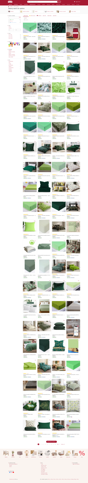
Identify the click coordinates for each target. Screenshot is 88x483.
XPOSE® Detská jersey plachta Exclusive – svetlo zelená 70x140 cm (63, 255)
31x (42, 35)
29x (57, 35)
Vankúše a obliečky (12, 51)
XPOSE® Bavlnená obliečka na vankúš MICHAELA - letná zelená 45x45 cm (35, 235)
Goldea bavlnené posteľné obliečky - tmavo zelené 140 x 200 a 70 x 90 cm (64, 334)
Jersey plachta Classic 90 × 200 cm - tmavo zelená (31, 76)
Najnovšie (44, 15)
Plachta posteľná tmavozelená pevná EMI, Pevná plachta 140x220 (48, 255)
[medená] (12, 46)
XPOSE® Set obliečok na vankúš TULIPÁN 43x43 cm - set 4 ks (62, 195)
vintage (10, 63)
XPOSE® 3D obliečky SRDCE (28, 414)
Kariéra (10, 466)
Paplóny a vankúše (12, 54)
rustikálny (10, 70)
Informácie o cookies (44, 474)
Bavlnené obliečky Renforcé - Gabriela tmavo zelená (61, 354)
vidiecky (10, 66)
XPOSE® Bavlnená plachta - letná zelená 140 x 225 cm (76, 374)
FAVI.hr (60, 479)
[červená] (12, 43)
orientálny (10, 71)
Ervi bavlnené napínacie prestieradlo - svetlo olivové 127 (76, 235)
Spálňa (11, 6)
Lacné (10, 26)
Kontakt (10, 465)
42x (42, 55)
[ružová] (16, 43)
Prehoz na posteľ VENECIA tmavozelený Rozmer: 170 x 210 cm (77, 215)
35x (71, 75)
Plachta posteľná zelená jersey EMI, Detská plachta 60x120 (61, 76)
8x (71, 194)
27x (71, 154)
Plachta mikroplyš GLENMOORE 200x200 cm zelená (31, 394)
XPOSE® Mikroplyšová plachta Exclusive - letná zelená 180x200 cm (63, 96)
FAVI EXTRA (43, 471)
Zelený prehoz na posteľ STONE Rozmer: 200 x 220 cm (32, 175)
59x (28, 35)
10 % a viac (10, 35)
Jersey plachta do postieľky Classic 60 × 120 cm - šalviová (47, 235)
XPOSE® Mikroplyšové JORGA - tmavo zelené (74, 155)
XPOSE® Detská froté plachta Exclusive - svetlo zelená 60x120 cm (49, 394)
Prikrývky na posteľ (12, 55)
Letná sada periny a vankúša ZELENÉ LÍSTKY (30, 354)
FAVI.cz (49, 479)
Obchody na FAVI (43, 465)
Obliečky (10, 50)
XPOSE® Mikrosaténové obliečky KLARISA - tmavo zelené (76, 76)
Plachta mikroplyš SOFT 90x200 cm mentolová (45, 36)
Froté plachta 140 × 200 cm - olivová (29, 275)
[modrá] (13, 43)
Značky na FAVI (43, 466)
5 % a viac (10, 34)
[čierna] (10, 43)
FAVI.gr (75, 479)
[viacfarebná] (17, 44)
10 (55, 444)
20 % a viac (10, 37)
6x (71, 174)
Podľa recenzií (33, 15)
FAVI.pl (52, 479)
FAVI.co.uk (69, 479)
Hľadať (59, 1)
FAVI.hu (57, 479)
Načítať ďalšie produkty (51, 441)
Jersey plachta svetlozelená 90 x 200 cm (30, 56)
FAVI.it (63, 479)
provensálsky (11, 65)
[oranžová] (10, 44)
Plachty (10, 53)
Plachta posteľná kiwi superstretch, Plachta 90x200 (75, 354)
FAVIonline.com (11, 479)
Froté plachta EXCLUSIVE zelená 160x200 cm (45, 175)
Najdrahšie (54, 15)
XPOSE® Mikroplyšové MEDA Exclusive (73, 394)
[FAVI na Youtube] (13, 472)
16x (71, 55)
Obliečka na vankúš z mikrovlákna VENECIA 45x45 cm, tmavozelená (49, 414)
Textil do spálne (16, 6)
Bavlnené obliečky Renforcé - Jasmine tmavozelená (46, 195)
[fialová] (17, 43)
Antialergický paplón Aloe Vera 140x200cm (30, 255)
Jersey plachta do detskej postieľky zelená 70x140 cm (32, 195)
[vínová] (14, 44)
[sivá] (19, 43)
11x (71, 393)
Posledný (62, 444)
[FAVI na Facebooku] (9, 472)
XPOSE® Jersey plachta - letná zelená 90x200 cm (31, 36)
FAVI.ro (54, 479)
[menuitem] (10, 4)
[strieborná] (10, 46)
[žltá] (14, 43)
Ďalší (57, 444)
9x (42, 174)
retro (9, 62)
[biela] (9, 43)
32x (57, 55)
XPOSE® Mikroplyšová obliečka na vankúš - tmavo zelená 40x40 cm (34, 155)
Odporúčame (26, 15)
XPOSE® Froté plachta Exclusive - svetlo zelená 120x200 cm (62, 175)
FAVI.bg (72, 479)
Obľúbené (39, 15)
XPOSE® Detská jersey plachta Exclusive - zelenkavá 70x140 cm (48, 76)
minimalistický (11, 67)
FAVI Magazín (43, 469)
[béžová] (13, 44)
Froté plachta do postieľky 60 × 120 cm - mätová (46, 275)
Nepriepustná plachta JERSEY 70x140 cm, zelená (75, 434)
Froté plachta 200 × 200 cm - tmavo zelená (45, 354)
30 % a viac (10, 38)
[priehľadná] (16, 44)
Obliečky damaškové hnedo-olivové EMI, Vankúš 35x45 (32, 96)
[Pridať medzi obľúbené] (50, 121)
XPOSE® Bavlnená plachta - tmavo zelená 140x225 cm (61, 215)
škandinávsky (11, 61)
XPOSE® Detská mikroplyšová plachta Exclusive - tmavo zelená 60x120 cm (64, 36)
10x (42, 75)
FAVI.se (65, 479)
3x (42, 373)
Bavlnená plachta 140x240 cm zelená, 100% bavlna (31, 374)
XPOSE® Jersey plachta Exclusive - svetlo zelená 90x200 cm (62, 56)
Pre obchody (43, 470)
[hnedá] (12, 44)
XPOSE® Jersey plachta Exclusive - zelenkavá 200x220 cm (76, 56)
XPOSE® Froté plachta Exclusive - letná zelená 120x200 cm (33, 215)
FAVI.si (78, 479)
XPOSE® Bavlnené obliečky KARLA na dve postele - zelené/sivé (48, 96)
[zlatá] (9, 46)
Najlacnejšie (49, 15)
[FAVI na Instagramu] (11, 472)
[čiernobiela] (19, 44)
